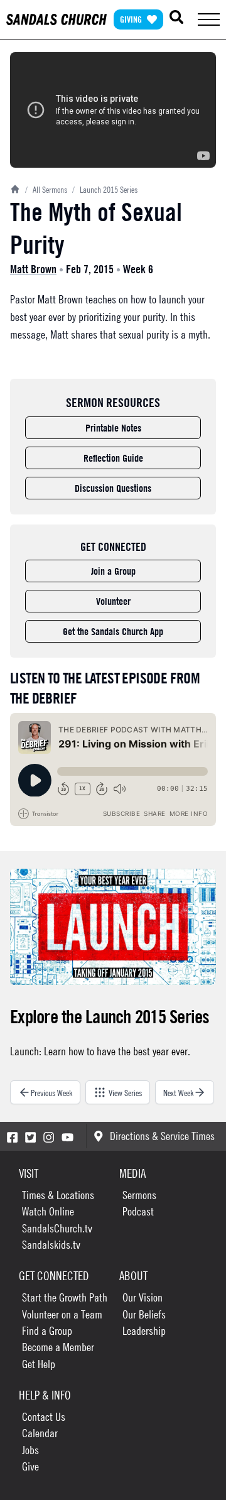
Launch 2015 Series (104, 189)
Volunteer (113, 601)
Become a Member (58, 1347)
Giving (131, 19)
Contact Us (43, 1416)
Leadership (144, 1330)
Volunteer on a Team (62, 1314)
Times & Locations (58, 1195)
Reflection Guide (113, 458)
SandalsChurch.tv (57, 1228)
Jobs (30, 1450)
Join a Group (113, 571)
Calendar (40, 1433)
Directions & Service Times (162, 1136)
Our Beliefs (144, 1314)
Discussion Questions (113, 488)
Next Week (178, 1092)
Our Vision (142, 1297)
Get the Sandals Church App (113, 631)
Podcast (138, 1211)
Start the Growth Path (64, 1297)
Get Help (38, 1364)
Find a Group (47, 1330)
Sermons (139, 1195)
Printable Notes (113, 427)
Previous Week (51, 1092)
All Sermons (46, 189)
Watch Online (48, 1211)
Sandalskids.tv (51, 1244)
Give (30, 1466)
